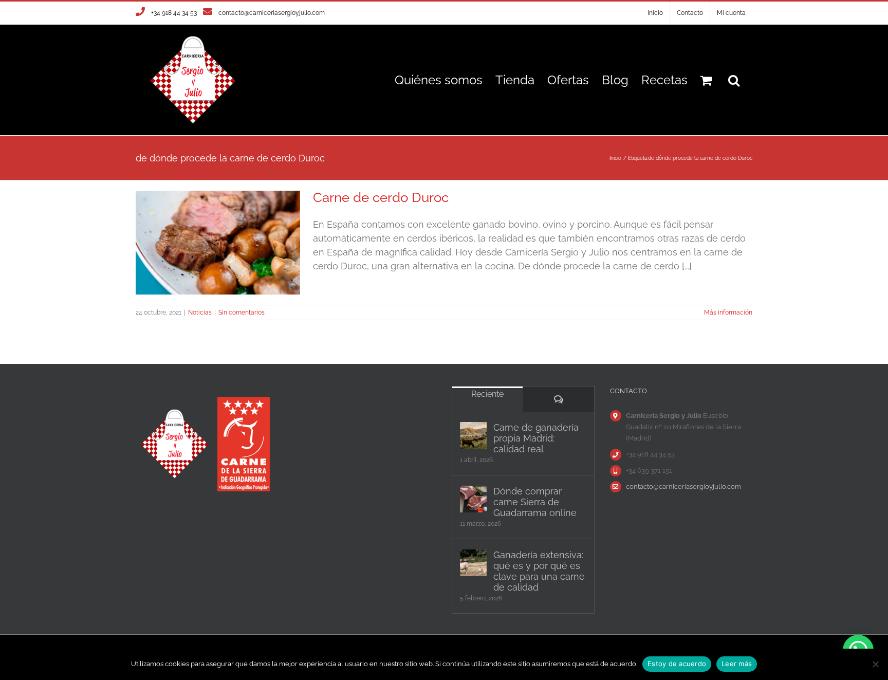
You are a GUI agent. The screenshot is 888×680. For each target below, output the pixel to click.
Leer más (736, 663)
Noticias (200, 312)
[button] (733, 80)
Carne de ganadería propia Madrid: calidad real (536, 438)
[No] (875, 664)
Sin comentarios (241, 312)
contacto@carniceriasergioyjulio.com (271, 12)
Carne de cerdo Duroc (381, 197)
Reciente (487, 394)
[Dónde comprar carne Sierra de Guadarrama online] (473, 499)
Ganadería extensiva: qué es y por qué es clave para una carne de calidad (539, 571)
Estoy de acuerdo (676, 663)
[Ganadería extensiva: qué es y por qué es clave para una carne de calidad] (473, 562)
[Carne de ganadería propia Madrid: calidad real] (473, 435)
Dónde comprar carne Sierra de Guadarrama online (535, 502)
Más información (728, 312)
